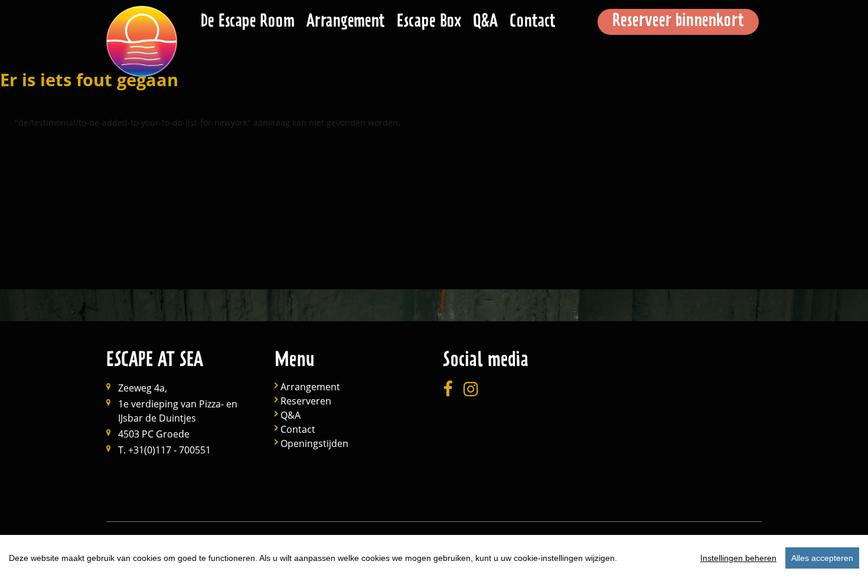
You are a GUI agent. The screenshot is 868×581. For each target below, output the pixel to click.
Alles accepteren (822, 558)
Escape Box (429, 22)
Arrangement (345, 22)
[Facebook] (447, 389)
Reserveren (305, 401)
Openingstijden (314, 444)
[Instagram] (471, 389)
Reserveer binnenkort (678, 22)
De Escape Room (248, 22)
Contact (533, 22)
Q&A (485, 22)
